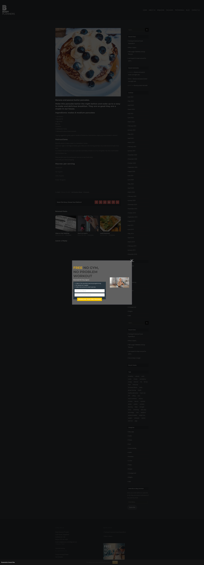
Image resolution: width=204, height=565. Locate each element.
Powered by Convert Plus (8, 562)
